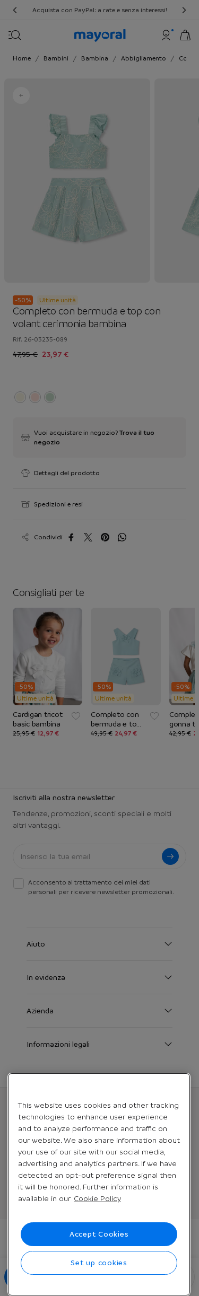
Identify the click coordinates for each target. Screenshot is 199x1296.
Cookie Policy (97, 1198)
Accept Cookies (99, 1234)
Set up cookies (99, 1262)
